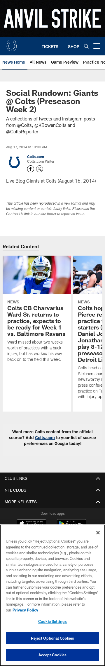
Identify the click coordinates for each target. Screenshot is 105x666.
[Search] (86, 46)
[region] (52, 595)
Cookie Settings (52, 621)
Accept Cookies (52, 655)
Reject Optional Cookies (52, 638)
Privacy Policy (25, 610)
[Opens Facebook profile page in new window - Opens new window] (30, 168)
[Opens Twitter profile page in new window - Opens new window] (39, 168)
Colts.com (35, 156)
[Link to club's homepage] (12, 43)
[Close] (98, 532)
